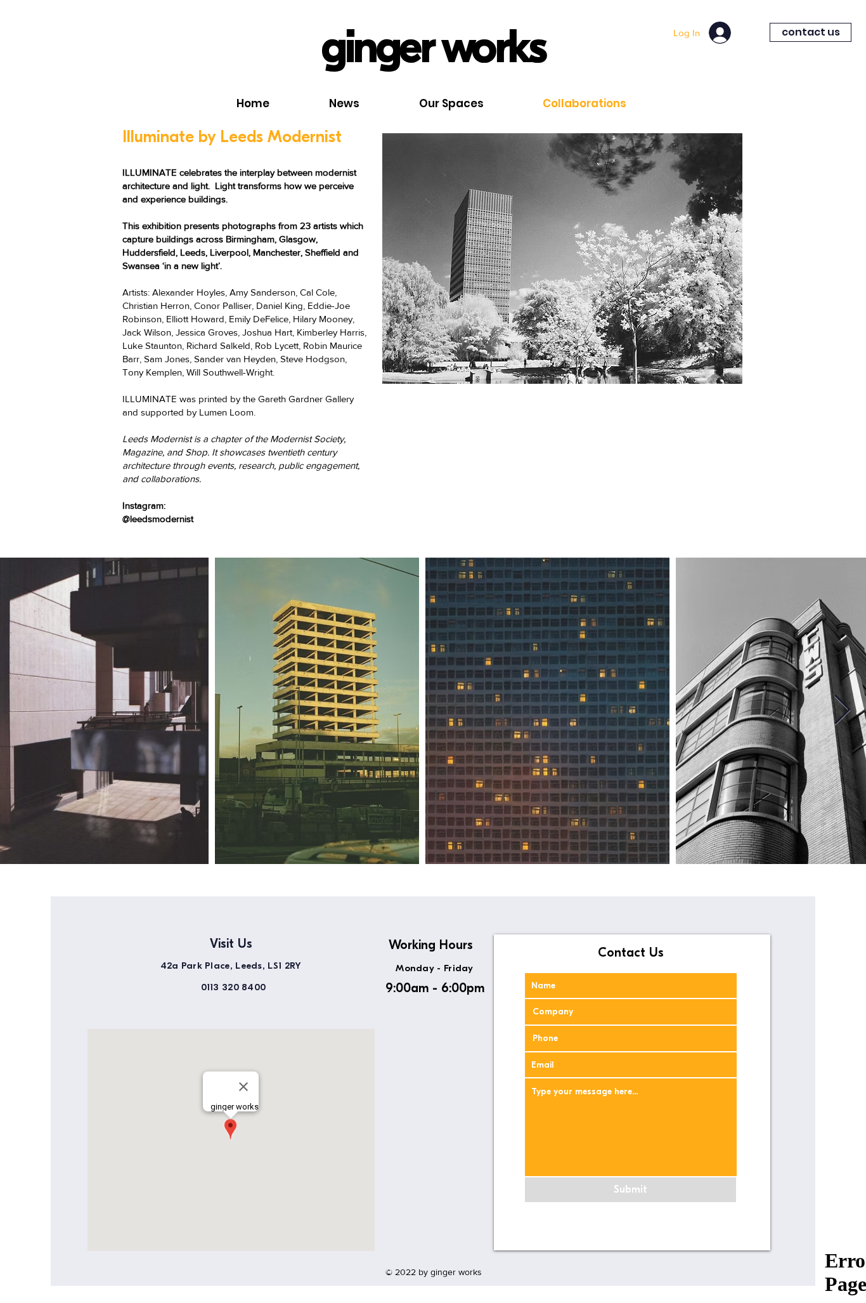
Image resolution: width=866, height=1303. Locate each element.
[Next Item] (841, 711)
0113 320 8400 (236, 987)
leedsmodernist (161, 518)
